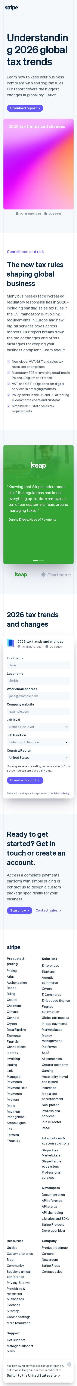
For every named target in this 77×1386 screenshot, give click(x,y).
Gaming (47, 1070)
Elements (14, 1035)
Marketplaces (52, 1029)
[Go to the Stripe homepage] (12, 947)
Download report (23, 108)
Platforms (49, 1046)
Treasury (13, 1141)
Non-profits (50, 1105)
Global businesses (55, 1017)
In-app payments (54, 1023)
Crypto (12, 1023)
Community (15, 1265)
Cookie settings (19, 1317)
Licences (13, 1305)
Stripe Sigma (16, 1123)
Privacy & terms (18, 1282)
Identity (12, 1052)
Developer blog (53, 1230)
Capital (12, 999)
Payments (14, 1093)
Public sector (51, 1122)
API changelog (52, 1212)
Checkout (14, 1005)
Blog (10, 1259)
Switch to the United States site (32, 1375)
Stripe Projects (53, 1224)
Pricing (12, 970)
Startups (48, 971)
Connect (13, 1017)
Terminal (13, 1135)
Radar (11, 1105)
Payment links (17, 1088)
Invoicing (13, 1058)
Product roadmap (55, 1247)
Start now (18, 910)
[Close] (69, 1365)
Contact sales (47, 910)
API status (49, 1206)
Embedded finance (56, 1000)
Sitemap (13, 1311)
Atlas (11, 976)
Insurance (49, 1088)
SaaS (45, 1052)
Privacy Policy (62, 793)
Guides (12, 1247)
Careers (48, 1253)
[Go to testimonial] (35, 560)
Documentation (53, 1194)
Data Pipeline (16, 1029)
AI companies (52, 1058)
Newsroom (50, 1259)
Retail (46, 1128)
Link (10, 1070)
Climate (12, 1011)
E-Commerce (51, 994)
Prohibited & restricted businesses (16, 1293)
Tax (9, 1129)
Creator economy (55, 1064)
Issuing (12, 1064)
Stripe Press (51, 1265)
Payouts (13, 1099)
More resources (18, 1323)
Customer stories (20, 1253)
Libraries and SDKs (56, 1218)
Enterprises (50, 965)
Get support (16, 1340)
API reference (52, 1200)
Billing (11, 993)
